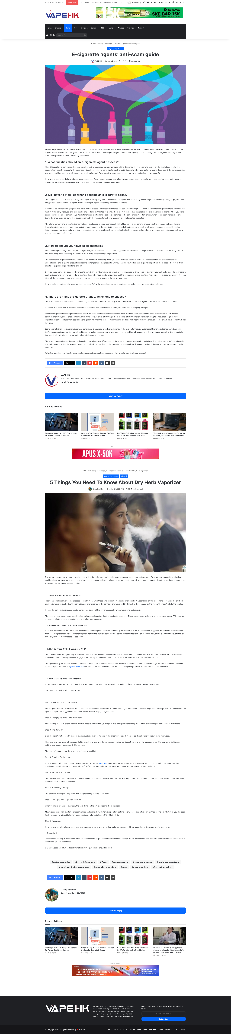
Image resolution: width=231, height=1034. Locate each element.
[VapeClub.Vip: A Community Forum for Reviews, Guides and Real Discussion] (169, 422)
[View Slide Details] (115, 454)
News (68, 28)
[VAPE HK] (62, 14)
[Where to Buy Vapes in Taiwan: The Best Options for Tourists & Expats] (97, 422)
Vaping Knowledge (105, 43)
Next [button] (180, 13)
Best (75, 28)
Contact (141, 28)
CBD (102, 28)
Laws (111, 28)
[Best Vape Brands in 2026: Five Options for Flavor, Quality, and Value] (61, 422)
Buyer (93, 28)
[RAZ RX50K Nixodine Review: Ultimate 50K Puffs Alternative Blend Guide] (133, 422)
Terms (176, 1030)
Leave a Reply (115, 396)
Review (83, 28)
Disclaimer (168, 1030)
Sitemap (130, 28)
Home (49, 28)
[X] (68, 382)
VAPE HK (98, 61)
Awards (121, 28)
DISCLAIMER (167, 378)
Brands (58, 28)
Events (160, 1030)
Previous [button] (98, 13)
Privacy (182, 1030)
